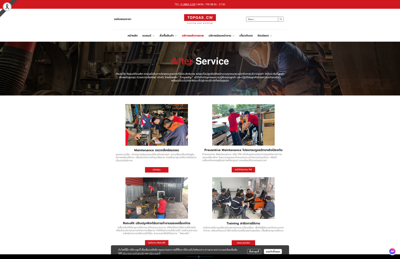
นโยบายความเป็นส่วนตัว (133, 253)
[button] (264, 19)
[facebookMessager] (392, 251)
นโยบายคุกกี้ (154, 253)
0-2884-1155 (188, 4)
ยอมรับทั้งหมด (273, 251)
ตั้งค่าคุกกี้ (254, 251)
